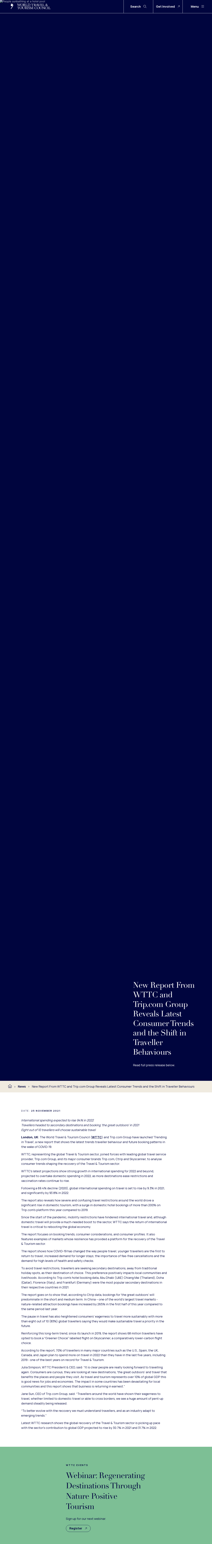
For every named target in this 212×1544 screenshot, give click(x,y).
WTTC (97, 1137)
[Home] (10, 1086)
